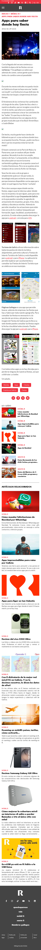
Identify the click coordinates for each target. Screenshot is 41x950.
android (12, 218)
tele (20, 911)
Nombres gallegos (20, 925)
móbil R (20, 916)
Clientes (26, 385)
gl (34, 3)
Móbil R (15, 14)
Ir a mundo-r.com (8, 1)
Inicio (5, 14)
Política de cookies (12, 936)
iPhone (21, 258)
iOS (30, 218)
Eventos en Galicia (9, 390)
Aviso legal (3, 936)
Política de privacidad (23, 936)
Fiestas (24, 390)
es (38, 3)
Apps (16, 385)
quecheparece (20, 907)
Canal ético (35, 936)
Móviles (6, 385)
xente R (20, 920)
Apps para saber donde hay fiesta (20, 16)
